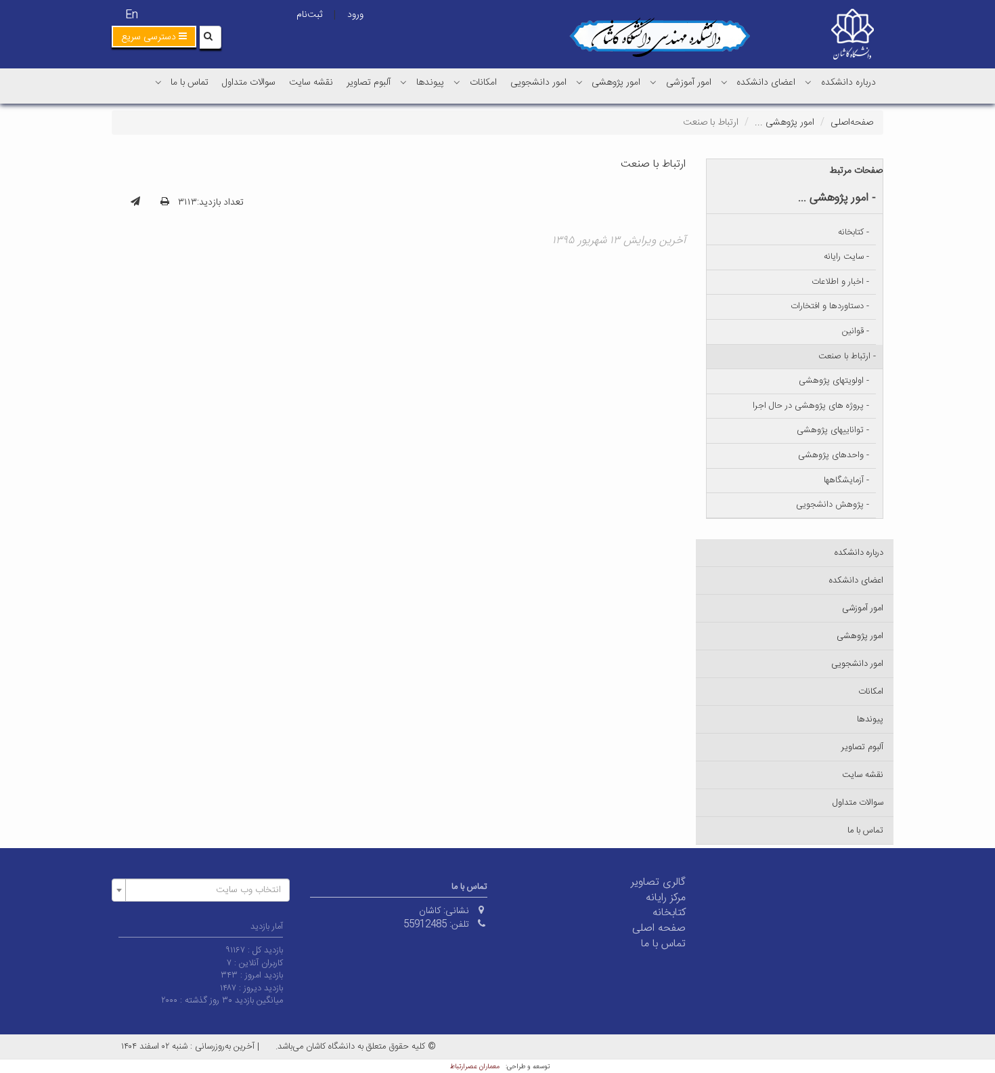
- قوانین (855, 331)
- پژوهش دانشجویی (832, 504)
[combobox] (201, 890)
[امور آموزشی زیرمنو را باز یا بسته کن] (653, 82)
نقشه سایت (311, 83)
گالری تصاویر (658, 882)
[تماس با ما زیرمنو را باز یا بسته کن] (158, 82)
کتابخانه (669, 913)
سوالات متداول (248, 83)
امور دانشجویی (538, 83)
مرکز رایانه (666, 898)
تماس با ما (189, 83)
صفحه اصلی (659, 928)
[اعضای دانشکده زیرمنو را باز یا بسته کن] (724, 82)
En (131, 15)
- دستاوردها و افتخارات (830, 306)
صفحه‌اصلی (852, 122)
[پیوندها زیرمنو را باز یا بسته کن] (403, 82)
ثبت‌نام (309, 15)
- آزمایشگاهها (846, 480)
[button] (154, 36)
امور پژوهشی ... (784, 122)
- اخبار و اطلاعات (840, 281)
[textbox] (205, 890)
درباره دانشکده (848, 83)
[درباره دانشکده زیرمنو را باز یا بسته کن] (808, 82)
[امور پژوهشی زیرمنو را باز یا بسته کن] (579, 82)
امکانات (483, 83)
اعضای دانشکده (765, 83)
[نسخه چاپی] (165, 202)
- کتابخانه (853, 232)
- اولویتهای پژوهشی (834, 380)
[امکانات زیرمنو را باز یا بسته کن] (457, 82)
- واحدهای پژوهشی (833, 455)
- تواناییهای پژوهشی (833, 430)
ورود (355, 15)
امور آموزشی (688, 83)
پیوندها (430, 83)
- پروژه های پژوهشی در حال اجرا (811, 405)
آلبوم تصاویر (369, 83)
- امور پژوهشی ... (837, 197)
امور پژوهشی (616, 83)
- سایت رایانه (846, 256)
